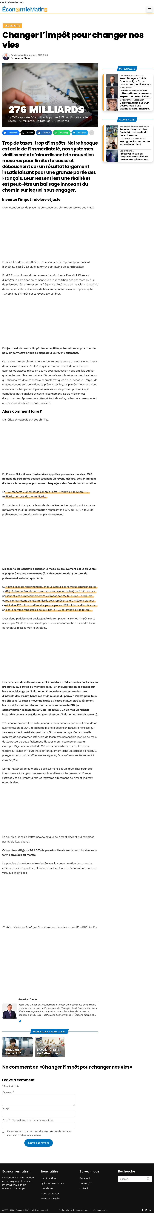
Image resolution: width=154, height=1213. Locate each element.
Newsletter (47, 1188)
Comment (8, 1092)
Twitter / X (85, 1183)
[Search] (148, 1179)
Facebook (85, 1178)
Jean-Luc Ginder (27, 999)
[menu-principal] (149, 9)
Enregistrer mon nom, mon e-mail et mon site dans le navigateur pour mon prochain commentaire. (39, 1133)
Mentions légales (51, 1198)
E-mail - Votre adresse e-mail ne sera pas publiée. (28, 1120)
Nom (6, 1109)
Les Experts (12, 25)
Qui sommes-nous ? (52, 1183)
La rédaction (48, 1178)
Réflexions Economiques (57, 1014)
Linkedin (84, 1188)
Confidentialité (65, 1210)
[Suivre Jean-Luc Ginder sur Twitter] (19, 1021)
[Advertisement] (50, 235)
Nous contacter (50, 1193)
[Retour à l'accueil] (71, 9)
